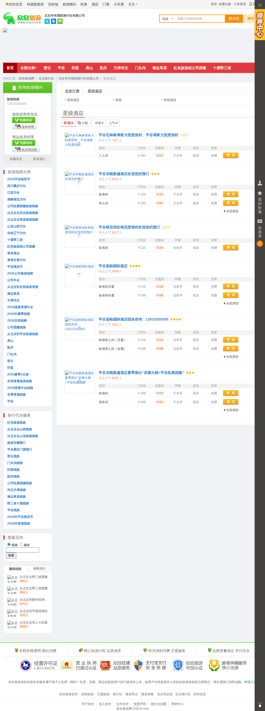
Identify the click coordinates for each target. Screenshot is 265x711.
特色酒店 (170, 100)
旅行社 (117, 694)
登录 (214, 4)
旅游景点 (132, 694)
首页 (10, 68)
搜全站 (234, 18)
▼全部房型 (231, 211)
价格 (98, 123)
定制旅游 (87, 694)
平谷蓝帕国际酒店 (113, 266)
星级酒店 (73, 100)
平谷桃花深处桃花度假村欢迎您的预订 (129, 227)
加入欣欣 (105, 704)
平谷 (61, 68)
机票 (83, 4)
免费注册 (225, 4)
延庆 (103, 68)
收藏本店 (16, 159)
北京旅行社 (46, 78)
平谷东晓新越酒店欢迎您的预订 (124, 174)
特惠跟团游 (35, 4)
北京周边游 (29, 149)
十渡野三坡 (222, 68)
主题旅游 (103, 694)
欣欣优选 (199, 694)
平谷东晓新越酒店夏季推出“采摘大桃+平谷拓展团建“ (141, 373)
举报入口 (250, 682)
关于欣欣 (88, 704)
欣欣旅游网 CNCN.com (132, 708)
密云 (47, 68)
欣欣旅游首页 (68, 694)
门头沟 (140, 68)
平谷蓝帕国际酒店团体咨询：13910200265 (133, 319)
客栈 (118, 100)
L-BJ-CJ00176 (44, 668)
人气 (112, 123)
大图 (85, 123)
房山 (89, 68)
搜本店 (252, 18)
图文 (71, 123)
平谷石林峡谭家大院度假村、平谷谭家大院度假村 (138, 135)
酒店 (95, 4)
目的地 (53, 4)
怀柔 (75, 68)
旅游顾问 (69, 4)
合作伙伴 (122, 704)
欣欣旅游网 (26, 78)
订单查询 (240, 4)
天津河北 (121, 68)
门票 (106, 4)
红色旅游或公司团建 (190, 68)
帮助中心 (177, 704)
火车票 (119, 4)
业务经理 (27, 127)
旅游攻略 (147, 694)
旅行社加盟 (158, 704)
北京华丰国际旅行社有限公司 (65, 15)
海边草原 (159, 68)
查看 (231, 155)
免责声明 (140, 704)
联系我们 (39, 159)
